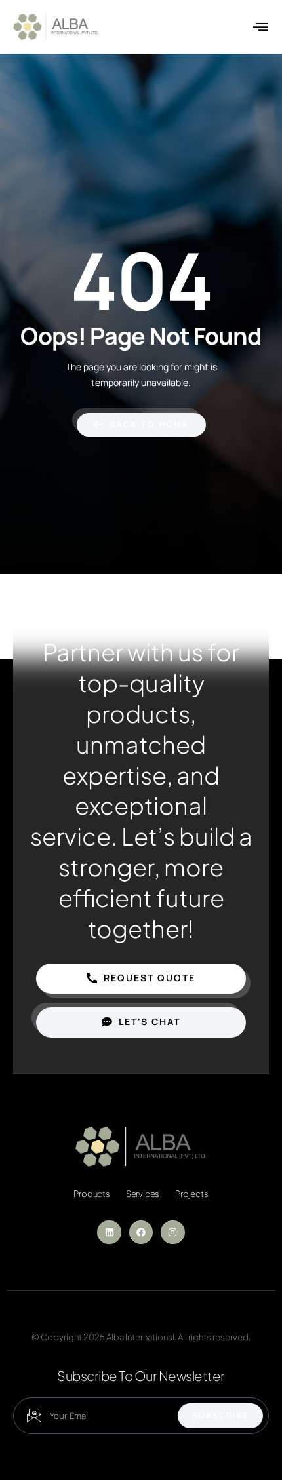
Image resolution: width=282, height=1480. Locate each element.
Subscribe (220, 1415)
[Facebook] (141, 1232)
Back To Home (149, 424)
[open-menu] (261, 27)
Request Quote (149, 977)
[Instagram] (172, 1232)
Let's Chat (149, 1021)
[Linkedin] (109, 1232)
